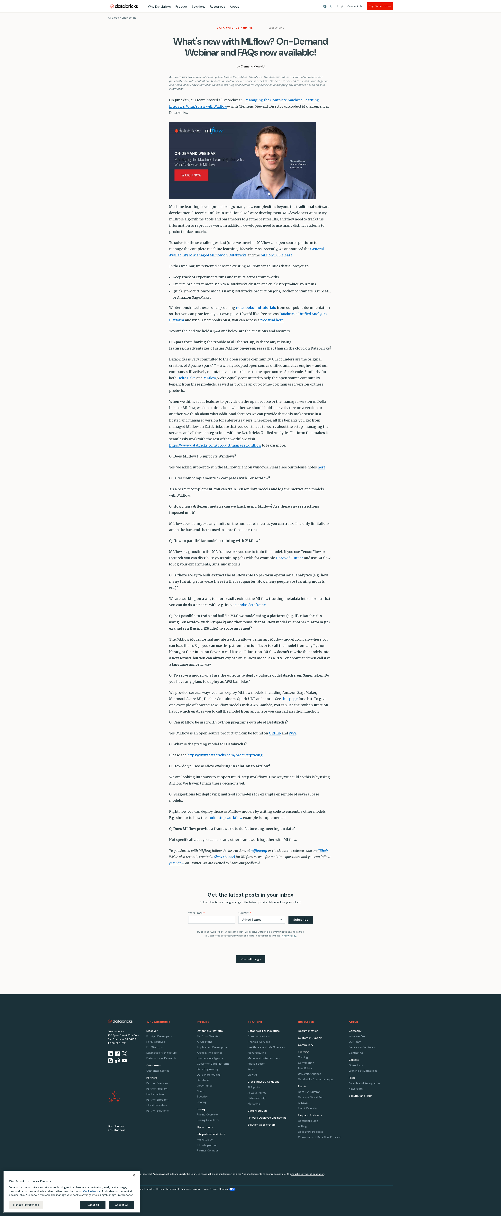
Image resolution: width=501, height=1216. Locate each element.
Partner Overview (157, 1083)
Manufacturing (257, 1052)
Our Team (355, 1041)
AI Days (303, 1103)
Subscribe (300, 920)
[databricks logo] (120, 1021)
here (321, 467)
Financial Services (259, 1041)
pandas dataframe (250, 605)
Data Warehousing (209, 1074)
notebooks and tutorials (256, 308)
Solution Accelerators (262, 1124)
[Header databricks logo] (123, 6)
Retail (251, 1069)
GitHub (275, 733)
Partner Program (157, 1088)
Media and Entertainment (264, 1058)
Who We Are (357, 1036)
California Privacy (190, 1189)
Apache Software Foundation (307, 1174)
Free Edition (305, 1068)
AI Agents (254, 1087)
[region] (71, 1192)
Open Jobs (356, 1065)
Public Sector (256, 1063)
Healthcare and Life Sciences (266, 1047)
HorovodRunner (289, 558)
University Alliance (309, 1074)
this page (290, 699)
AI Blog (302, 1126)
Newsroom (356, 1088)
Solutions (198, 6)
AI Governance (257, 1092)
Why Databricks (159, 6)
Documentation (308, 1031)
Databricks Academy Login (315, 1079)
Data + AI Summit (309, 1092)
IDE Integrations (207, 1145)
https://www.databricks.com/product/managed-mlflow (215, 445)
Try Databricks (380, 6)
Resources (217, 6)
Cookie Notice (92, 1191)
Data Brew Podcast (310, 1131)
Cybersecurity (257, 1098)
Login (340, 6)
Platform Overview (209, 1036)
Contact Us (354, 6)
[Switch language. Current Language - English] (325, 6)
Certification (306, 1063)
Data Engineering (208, 1069)
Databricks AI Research (161, 1058)
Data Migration (257, 1110)
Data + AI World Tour (311, 1097)
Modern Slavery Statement (162, 1189)
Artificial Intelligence (210, 1052)
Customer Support (310, 1038)
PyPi (292, 733)
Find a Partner (155, 1094)
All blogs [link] (113, 17)
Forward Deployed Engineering (267, 1117)
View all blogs (251, 959)
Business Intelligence (210, 1058)
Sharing (201, 1102)
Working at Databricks (363, 1070)
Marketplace (205, 1139)
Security (202, 1096)
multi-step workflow (224, 818)
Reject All (93, 1204)
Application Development (213, 1047)
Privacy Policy (288, 935)
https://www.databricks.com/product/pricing (225, 755)
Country (244, 913)
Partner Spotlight (157, 1099)
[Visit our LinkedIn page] (110, 1053)
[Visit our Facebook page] (117, 1053)
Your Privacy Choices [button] (216, 1189)
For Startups (154, 1047)
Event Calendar (308, 1108)
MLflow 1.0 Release (276, 255)
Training (303, 1057)
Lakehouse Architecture (161, 1052)
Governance (205, 1085)
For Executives (155, 1041)
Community (305, 1045)
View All (252, 1074)
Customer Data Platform (213, 1063)
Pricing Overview (207, 1114)
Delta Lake (187, 378)
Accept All (121, 1204)
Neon (200, 1091)
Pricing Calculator (208, 1120)
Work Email (196, 913)
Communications (259, 1036)
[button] (332, 6)
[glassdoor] (117, 1060)
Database (203, 1080)
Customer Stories (157, 1070)
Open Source (205, 1127)
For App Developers (159, 1036)
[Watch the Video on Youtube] (124, 1060)
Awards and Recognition (364, 1083)
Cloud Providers (156, 1105)
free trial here (272, 320)
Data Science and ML (235, 27)
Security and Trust (360, 1095)
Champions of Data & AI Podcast (319, 1137)
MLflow (209, 378)
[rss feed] (110, 1060)
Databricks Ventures (362, 1047)
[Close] (134, 1175)
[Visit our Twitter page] (124, 1053)
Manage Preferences (26, 1204)
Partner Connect (207, 1150)
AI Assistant (204, 1041)
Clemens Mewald (253, 66)
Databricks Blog (308, 1121)
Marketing (254, 1103)
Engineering (129, 17)
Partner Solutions (157, 1110)
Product (181, 6)
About (234, 6)
